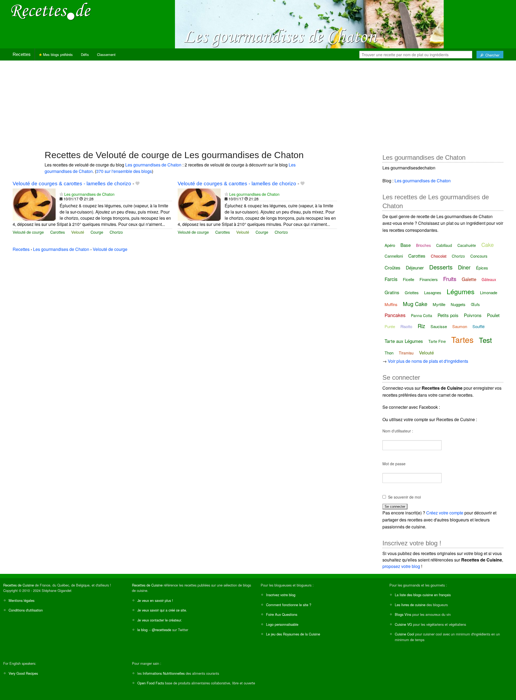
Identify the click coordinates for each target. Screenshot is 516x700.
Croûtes (392, 267)
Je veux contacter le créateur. (159, 620)
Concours (479, 256)
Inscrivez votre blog (280, 594)
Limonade (488, 292)
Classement (106, 54)
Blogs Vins (403, 614)
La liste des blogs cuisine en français (423, 594)
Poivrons (473, 315)
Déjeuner (415, 267)
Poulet (493, 315)
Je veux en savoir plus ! (155, 600)
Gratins (392, 292)
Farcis (391, 278)
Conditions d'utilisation (26, 610)
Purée (390, 326)
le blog (142, 629)
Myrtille (439, 304)
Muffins (391, 304)
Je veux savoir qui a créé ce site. (162, 610)
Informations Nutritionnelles (164, 673)
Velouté (77, 232)
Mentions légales (21, 600)
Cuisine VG (403, 624)
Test (485, 340)
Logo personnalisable (282, 624)
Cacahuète (466, 245)
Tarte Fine (437, 341)
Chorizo (116, 232)
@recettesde (161, 629)
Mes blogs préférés (57, 54)
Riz (421, 326)
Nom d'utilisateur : (397, 430)
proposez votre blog (401, 566)
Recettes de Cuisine (18, 585)
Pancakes (395, 314)
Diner (464, 267)
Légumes (461, 291)
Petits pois (448, 315)
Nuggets (458, 304)
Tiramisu (406, 353)
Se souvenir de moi (404, 497)
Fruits (449, 279)
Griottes (412, 292)
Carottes (57, 232)
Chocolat (438, 256)
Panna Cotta (421, 315)
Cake (487, 244)
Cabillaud (444, 245)
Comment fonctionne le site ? (288, 604)
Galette (469, 279)
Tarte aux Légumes (404, 340)
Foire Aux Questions (281, 614)
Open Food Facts (150, 682)
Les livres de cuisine (410, 604)
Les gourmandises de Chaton (153, 165)
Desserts (441, 267)
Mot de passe (394, 463)
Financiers (429, 279)
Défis (85, 54)
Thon (389, 353)
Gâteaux (489, 279)
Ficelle (408, 279)
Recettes (22, 54)
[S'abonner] (61, 194)
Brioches (423, 245)
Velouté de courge (28, 232)
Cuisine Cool (404, 634)
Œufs (475, 304)
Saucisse (439, 326)
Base (405, 244)
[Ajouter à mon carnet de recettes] (137, 183)
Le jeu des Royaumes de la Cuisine (293, 634)
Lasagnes (432, 292)
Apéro (390, 245)
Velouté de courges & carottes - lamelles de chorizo (72, 183)
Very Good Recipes (23, 673)
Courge (97, 232)
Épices (482, 268)
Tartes (462, 339)
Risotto (406, 326)
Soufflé (478, 326)
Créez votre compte (444, 513)
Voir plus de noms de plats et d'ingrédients (428, 361)
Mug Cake (415, 304)
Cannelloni (394, 256)
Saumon (459, 326)
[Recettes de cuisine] (51, 11)
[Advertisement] (258, 102)
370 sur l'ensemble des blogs (124, 171)
